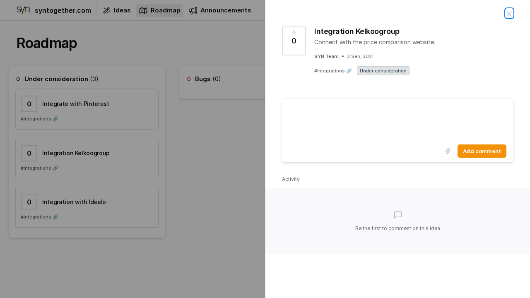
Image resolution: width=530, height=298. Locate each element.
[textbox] (397, 120)
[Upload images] (447, 151)
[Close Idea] (509, 13)
